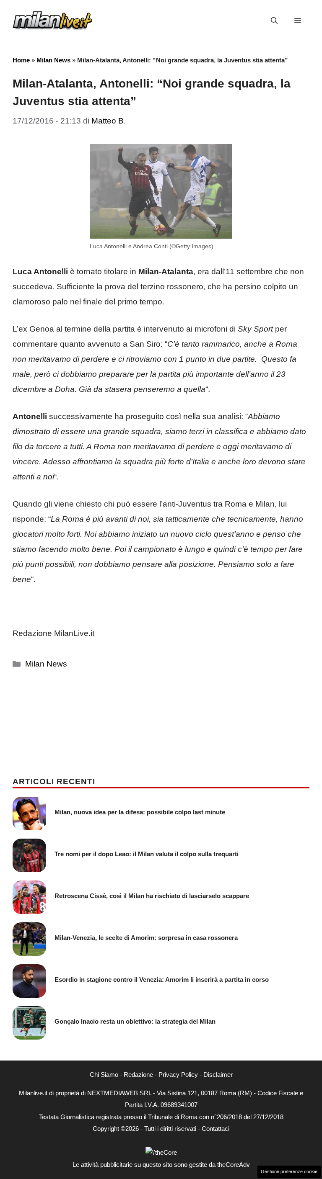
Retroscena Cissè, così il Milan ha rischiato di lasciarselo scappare (152, 895)
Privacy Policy (178, 1074)
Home (21, 60)
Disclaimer (218, 1074)
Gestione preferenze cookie (289, 1171)
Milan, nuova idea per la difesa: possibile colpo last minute (140, 812)
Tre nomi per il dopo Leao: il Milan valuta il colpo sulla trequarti (147, 853)
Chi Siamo (104, 1074)
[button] (274, 20)
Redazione (138, 1074)
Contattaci (215, 1128)
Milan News (53, 60)
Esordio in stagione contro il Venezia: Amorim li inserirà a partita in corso (162, 979)
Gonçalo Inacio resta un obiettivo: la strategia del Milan (135, 1021)
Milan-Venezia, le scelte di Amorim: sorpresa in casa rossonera (146, 937)
